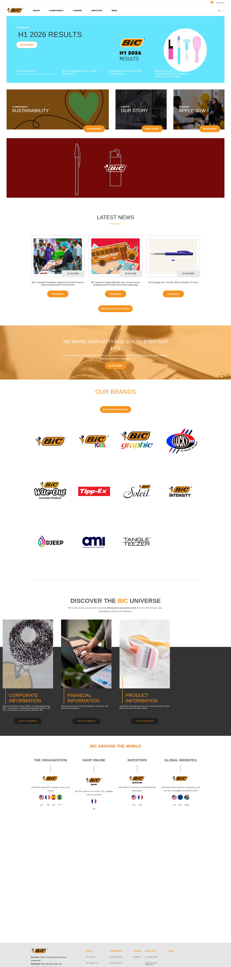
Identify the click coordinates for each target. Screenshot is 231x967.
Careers (136, 957)
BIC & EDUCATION (116, 963)
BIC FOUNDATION (116, 957)
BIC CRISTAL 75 (91, 963)
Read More (57, 294)
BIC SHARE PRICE (151, 957)
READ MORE (27, 53)
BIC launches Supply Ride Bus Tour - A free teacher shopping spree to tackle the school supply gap (115, 283)
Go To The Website (28, 721)
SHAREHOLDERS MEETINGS (151, 964)
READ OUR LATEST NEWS (115, 309)
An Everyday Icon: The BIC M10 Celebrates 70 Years (173, 282)
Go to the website (86, 721)
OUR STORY (90, 957)
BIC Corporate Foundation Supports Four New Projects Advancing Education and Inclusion (58, 283)
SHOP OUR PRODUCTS (115, 409)
